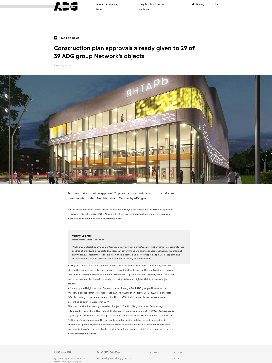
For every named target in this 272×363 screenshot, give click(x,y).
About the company (107, 4)
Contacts (144, 9)
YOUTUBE (176, 358)
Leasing (200, 4)
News (99, 9)
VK (148, 358)
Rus (216, 4)
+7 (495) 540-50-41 (111, 352)
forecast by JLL (108, 297)
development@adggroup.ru (116, 358)
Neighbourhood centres (152, 4)
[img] (58, 6)
